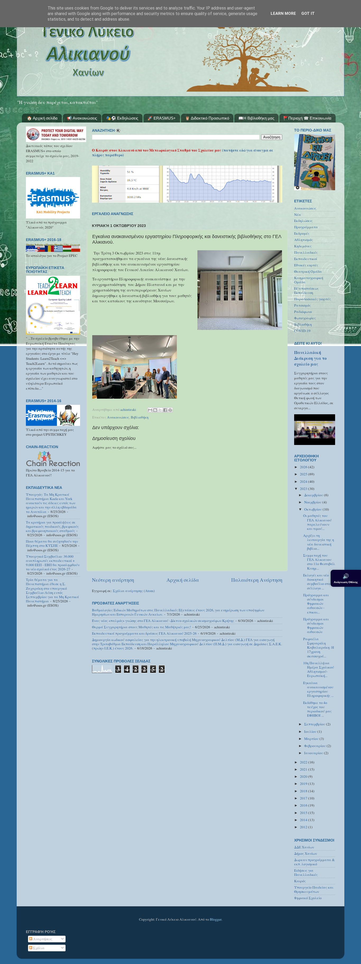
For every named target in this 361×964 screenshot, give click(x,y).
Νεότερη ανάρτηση (113, 579)
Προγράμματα (306, 227)
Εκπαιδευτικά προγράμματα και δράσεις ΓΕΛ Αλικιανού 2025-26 (144, 633)
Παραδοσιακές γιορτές (312, 299)
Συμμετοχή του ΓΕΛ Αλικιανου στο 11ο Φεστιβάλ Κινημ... (319, 562)
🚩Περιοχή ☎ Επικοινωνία (307, 118)
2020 (304, 776)
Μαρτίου (312, 738)
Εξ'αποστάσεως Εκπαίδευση (306, 290)
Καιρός (300, 881)
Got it (308, 13)
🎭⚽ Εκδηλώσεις (122, 118)
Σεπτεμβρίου (315, 724)
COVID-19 (302, 330)
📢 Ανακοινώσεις (82, 118)
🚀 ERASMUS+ (161, 118)
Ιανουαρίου (314, 753)
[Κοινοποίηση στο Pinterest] (170, 410)
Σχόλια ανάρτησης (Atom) (134, 590)
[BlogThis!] (155, 410)
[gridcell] (187, 304)
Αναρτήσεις (42, 938)
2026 (304, 467)
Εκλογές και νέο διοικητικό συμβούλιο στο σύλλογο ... (316, 581)
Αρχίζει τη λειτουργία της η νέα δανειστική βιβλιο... (318, 542)
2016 (304, 805)
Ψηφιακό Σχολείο (308, 897)
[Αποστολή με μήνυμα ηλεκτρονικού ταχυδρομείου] (150, 410)
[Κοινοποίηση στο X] (160, 410)
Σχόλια (38, 947)
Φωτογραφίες (305, 318)
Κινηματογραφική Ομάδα (308, 279)
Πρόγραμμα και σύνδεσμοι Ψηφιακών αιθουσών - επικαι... (316, 604)
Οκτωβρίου (313, 509)
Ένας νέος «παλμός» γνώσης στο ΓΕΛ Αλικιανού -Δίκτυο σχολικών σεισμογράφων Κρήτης (163, 620)
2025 (304, 474)
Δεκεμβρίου (314, 495)
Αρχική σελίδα (182, 579)
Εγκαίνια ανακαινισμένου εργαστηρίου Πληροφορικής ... (318, 689)
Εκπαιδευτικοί (305, 258)
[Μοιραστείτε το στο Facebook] (165, 410)
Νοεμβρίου (313, 502)
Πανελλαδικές (306, 252)
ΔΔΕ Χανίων (304, 847)
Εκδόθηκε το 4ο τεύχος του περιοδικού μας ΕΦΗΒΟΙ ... (317, 709)
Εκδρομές (301, 233)
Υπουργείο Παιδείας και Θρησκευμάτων (313, 889)
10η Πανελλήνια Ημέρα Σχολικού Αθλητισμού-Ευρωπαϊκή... (318, 669)
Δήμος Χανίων (305, 853)
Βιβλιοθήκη (140, 417)
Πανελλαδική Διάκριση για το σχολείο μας (310, 358)
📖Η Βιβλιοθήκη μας (256, 118)
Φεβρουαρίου (315, 745)
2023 (304, 488)
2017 (304, 798)
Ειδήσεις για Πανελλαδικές (306, 872)
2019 (304, 783)
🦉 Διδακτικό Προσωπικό (207, 118)
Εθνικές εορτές (306, 265)
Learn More (283, 13)
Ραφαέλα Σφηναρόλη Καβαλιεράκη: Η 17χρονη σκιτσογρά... (318, 647)
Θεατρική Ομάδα (308, 271)
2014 (304, 819)
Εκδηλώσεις (303, 220)
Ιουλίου (310, 731)
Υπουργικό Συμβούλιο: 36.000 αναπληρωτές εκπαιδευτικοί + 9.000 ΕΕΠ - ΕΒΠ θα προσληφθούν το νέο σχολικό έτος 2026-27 (53, 563)
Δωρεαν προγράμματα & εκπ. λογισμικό (314, 861)
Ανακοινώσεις (118, 417)
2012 (304, 827)
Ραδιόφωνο (303, 311)
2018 (304, 791)
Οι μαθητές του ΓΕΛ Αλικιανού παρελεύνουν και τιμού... (317, 522)
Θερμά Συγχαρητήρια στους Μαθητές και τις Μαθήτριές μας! (141, 627)
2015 (304, 812)
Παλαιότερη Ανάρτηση (256, 579)
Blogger (215, 919)
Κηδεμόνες (303, 246)
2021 (304, 769)
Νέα (297, 214)
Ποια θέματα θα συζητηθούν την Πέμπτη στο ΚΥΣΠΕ (52, 543)
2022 (304, 762)
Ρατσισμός (302, 305)
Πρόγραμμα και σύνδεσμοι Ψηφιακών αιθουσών (316, 625)
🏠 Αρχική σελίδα (42, 118)
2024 (304, 481)
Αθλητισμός (303, 239)
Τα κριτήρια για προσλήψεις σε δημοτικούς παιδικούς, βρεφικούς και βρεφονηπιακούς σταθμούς (52, 526)
